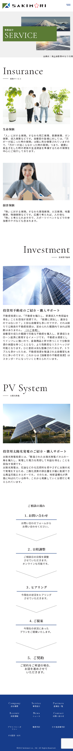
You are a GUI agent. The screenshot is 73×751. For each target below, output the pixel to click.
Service (36, 704)
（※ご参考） (32, 330)
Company (14, 704)
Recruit (14, 714)
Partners (58, 704)
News (36, 714)
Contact (58, 714)
